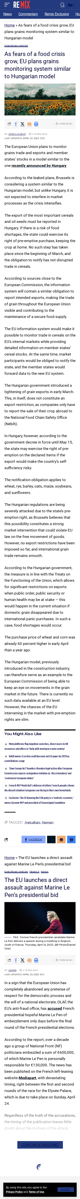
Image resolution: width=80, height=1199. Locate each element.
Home (9, 25)
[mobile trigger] (8, 4)
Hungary (48, 822)
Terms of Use (36, 1191)
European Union (16, 46)
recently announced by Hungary (39, 165)
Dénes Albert (17, 134)
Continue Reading (40, 1145)
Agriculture (32, 822)
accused (55, 1008)
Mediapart (27, 1078)
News (44, 872)
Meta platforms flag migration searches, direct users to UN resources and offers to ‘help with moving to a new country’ (36, 746)
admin (12, 970)
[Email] (29, 123)
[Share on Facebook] (15, 123)
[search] (62, 4)
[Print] (36, 123)
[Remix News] (21, 4)
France (35, 872)
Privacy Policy (14, 1191)
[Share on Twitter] (22, 123)
